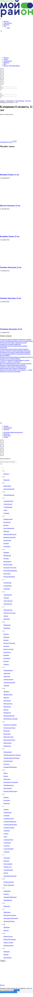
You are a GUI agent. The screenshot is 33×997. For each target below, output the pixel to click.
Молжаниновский (9, 715)
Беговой (6, 525)
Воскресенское (8, 564)
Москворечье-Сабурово (11, 718)
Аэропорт (6, 513)
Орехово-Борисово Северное (12, 755)
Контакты (6, 434)
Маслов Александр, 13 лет (10, 205)
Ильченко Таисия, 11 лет (9, 174)
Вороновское (7, 561)
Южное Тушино (8, 942)
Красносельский (8, 649)
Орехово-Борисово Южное (12, 758)
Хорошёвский (8, 900)
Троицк (6, 873)
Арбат (5, 510)
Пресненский (8, 788)
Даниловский (8, 595)
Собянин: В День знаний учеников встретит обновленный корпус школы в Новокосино (13, 367)
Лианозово (7, 676)
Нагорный (7, 731)
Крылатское (7, 652)
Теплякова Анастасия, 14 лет (11, 329)
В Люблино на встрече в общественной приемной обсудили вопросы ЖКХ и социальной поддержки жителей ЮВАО (15, 354)
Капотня (6, 634)
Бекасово (6, 474)
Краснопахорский (9, 489)
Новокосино (7, 746)
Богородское (7, 540)
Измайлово (7, 628)
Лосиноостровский (9, 682)
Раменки (6, 797)
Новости (6, 21)
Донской (6, 598)
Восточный (7, 573)
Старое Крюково (9, 848)
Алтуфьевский (8, 507)
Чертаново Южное (9, 921)
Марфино (6, 691)
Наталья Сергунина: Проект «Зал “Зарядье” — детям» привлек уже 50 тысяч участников (16, 370)
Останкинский (8, 761)
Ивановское (7, 625)
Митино (6, 709)
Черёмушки (7, 912)
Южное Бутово (8, 936)
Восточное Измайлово (10, 570)
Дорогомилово (8, 601)
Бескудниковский (9, 528)
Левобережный (8, 670)
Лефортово (7, 673)
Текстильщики (8, 864)
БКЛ (8, 28)
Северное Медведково (10, 824)
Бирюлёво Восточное (10, 534)
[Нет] (17, 992)
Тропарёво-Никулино (10, 876)
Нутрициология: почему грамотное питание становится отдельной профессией (13, 343)
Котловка (6, 646)
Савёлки (6, 809)
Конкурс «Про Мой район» (12, 65)
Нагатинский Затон (9, 728)
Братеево (6, 543)
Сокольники (7, 842)
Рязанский (7, 803)
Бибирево (6, 531)
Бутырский (7, 546)
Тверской (6, 861)
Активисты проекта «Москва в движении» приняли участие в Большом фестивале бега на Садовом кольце (16, 340)
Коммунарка (7, 486)
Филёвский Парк (9, 882)
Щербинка (7, 927)
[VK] (13, 142)
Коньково (6, 637)
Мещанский (7, 706)
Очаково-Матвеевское (10, 767)
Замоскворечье (8, 610)
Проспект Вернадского (10, 791)
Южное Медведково (10, 939)
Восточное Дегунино (10, 567)
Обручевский (8, 752)
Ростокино (7, 800)
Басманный (7, 522)
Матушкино (7, 700)
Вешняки (6, 552)
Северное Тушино (9, 827)
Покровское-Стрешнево (11, 782)
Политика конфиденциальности (13, 432)
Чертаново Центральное (11, 918)
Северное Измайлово (10, 821)
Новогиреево (7, 743)
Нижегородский (8, 737)
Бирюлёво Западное (9, 537)
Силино (6, 833)
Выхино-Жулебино (9, 576)
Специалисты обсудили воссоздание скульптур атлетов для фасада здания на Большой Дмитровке (15, 349)
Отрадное (6, 764)
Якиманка (7, 951)
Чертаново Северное (10, 915)
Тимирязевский (8, 870)
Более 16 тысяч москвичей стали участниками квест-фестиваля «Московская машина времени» (16, 364)
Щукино (6, 930)
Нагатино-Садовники (10, 725)
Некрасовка (7, 734)
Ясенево (6, 954)
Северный (7, 830)
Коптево (6, 640)
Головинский (8, 585)
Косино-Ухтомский (9, 643)
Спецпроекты (8, 23)
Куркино (6, 664)
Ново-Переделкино (9, 740)
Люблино (6, 685)
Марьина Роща (8, 694)
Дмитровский (8, 604)
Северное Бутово (9, 818)
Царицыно (7, 906)
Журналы (6, 24)
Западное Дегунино (9, 613)
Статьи (6, 59)
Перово (6, 776)
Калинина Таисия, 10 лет (9, 236)
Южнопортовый (8, 945)
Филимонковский (9, 495)
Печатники (7, 779)
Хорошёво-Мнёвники (10, 897)
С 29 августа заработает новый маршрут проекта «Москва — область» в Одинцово (14, 361)
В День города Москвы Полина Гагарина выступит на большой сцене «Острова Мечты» (16, 357)
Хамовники (7, 891)
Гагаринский (7, 582)
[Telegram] (16, 142)
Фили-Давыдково (9, 885)
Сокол (5, 836)
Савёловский (7, 812)
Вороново (7, 480)
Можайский (7, 712)
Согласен (16, 990)
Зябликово (7, 619)
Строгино (6, 852)
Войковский (7, 555)
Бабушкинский (8, 519)
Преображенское (9, 785)
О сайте (6, 437)
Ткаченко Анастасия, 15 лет (10, 267)
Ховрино (6, 894)
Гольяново (7, 588)
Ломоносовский (8, 679)
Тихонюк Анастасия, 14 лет (10, 298)
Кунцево (6, 661)
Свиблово (7, 815)
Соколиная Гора (8, 839)
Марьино (6, 697)
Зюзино (6, 616)
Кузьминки (7, 658)
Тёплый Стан (8, 867)
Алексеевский (8, 504)
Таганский (7, 858)
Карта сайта (7, 435)
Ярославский (7, 957)
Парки (5, 773)
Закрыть (3, 960)
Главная (6, 426)
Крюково (6, 655)
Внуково (6, 558)
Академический (8, 501)
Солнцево (7, 845)
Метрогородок (8, 703)
